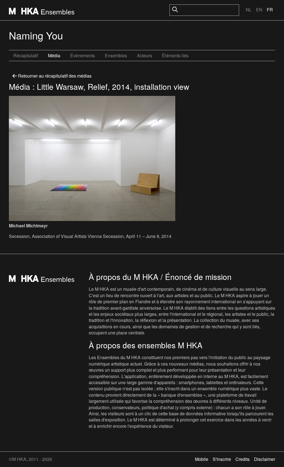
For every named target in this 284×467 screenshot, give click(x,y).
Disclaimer (264, 459)
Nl (249, 9)
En (259, 9)
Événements (82, 55)
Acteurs (144, 55)
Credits (242, 459)
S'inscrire (222, 459)
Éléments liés (175, 55)
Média (54, 55)
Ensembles (116, 55)
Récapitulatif (25, 55)
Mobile (201, 459)
